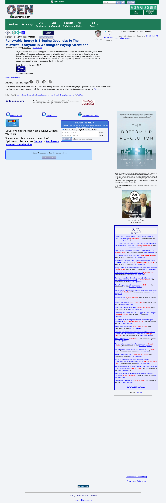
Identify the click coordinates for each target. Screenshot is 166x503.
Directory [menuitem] (27, 24)
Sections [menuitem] (13, 24)
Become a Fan (108, 37)
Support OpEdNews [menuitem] (68, 24)
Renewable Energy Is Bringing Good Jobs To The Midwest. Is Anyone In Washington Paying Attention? (46, 42)
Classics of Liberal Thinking (136, 477)
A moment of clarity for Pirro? (124, 380)
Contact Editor (51, 116)
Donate (38, 141)
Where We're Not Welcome (123, 327)
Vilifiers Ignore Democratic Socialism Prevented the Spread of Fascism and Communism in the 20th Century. (135, 333)
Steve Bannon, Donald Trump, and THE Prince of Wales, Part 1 (135, 250)
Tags (80, 95)
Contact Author (16, 116)
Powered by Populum (83, 500)
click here (139, 392)
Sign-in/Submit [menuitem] (54, 24)
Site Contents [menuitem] (41, 24)
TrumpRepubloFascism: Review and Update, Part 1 (131, 349)
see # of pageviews (124, 240)
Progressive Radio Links (136, 481)
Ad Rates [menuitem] (79, 24)
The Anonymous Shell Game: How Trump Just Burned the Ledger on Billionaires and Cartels (134, 279)
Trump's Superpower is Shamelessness (127, 285)
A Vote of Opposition (122, 339)
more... (97, 89)
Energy (19, 95)
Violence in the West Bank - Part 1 (126, 307)
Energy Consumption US (68, 95)
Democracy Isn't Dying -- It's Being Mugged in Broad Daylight (135, 313)
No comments (37, 48)
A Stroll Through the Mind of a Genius (127, 255)
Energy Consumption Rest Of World (48, 95)
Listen (48, 32)
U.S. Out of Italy (120, 297)
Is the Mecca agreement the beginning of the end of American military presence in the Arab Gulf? (136, 244)
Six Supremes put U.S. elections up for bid (129, 273)
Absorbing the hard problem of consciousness (130, 344)
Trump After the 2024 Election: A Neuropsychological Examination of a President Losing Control (132, 360)
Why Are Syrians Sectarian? (124, 354)
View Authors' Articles (90, 116)
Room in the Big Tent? (122, 302)
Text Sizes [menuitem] (92, 24)
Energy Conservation (28, 95)
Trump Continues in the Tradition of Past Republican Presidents (136, 268)
